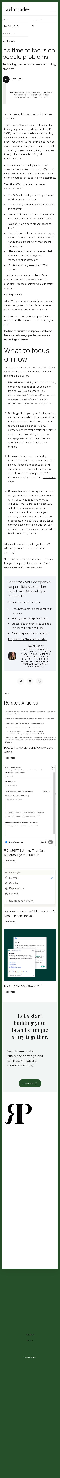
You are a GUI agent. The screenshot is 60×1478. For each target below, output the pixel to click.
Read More (17, 79)
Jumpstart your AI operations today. (27, 639)
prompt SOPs (42, 473)
